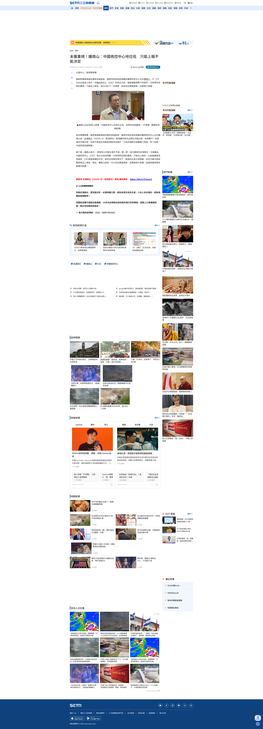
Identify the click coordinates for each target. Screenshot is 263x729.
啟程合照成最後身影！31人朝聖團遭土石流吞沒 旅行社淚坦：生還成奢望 (113, 634)
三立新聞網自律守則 (115, 713)
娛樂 (143, 8)
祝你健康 (151, 3)
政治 (133, 8)
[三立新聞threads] (191, 705)
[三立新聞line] (179, 705)
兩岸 (159, 8)
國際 (106, 8)
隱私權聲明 (100, 713)
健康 (154, 8)
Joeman (78, 424)
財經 (170, 8)
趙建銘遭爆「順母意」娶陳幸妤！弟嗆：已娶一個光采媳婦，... (114, 360)
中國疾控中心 (101, 82)
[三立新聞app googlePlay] (93, 718)
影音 (117, 8)
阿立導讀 (160, 3)
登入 (191, 3)
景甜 (124, 424)
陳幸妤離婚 (98, 8)
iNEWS (142, 3)
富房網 (179, 3)
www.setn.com (90, 723)
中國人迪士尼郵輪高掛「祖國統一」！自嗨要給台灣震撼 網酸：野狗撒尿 (114, 686)
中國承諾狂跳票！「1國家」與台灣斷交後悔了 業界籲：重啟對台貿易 (144, 634)
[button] (185, 3)
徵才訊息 (162, 713)
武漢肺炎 (88, 138)
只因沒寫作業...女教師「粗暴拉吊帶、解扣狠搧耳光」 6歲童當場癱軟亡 (84, 686)
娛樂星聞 (134, 3)
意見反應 (141, 713)
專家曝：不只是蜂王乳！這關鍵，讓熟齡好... (135, 296)
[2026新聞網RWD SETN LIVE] (98, 3)
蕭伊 (92, 424)
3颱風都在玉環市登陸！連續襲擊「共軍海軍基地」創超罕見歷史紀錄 (84, 634)
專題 (175, 8)
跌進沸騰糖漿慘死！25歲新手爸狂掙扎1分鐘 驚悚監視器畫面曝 (83, 660)
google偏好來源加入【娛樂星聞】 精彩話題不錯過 (137, 288)
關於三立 (73, 713)
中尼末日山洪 (86, 8)
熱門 (111, 8)
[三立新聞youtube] (160, 705)
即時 (77, 8)
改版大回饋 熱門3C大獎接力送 (84, 288)
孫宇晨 (137, 424)
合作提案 (130, 713)
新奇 (181, 8)
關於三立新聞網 (86, 713)
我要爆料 (152, 713)
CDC (111, 82)
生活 (149, 8)
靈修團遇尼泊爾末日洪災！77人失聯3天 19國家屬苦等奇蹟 (144, 686)
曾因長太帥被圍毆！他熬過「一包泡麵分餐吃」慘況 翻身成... (177, 415)
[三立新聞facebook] (166, 705)
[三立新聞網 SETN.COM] (72, 8)
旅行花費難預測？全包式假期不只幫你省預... (89, 296)
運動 (165, 8)
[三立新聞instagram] (173, 705)
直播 (127, 8)
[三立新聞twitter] (185, 705)
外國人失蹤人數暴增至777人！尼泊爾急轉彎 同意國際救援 (114, 660)
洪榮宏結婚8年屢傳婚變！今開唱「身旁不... (135, 292)
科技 (186, 8)
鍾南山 (147, 79)
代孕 (151, 424)
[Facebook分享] (72, 73)
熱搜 (122, 8)
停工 (106, 424)
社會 (138, 8)
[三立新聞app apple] (77, 718)
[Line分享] (72, 78)
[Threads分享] (72, 83)
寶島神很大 (170, 3)
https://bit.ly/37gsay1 (141, 179)
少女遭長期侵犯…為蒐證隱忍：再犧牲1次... (89, 292)
